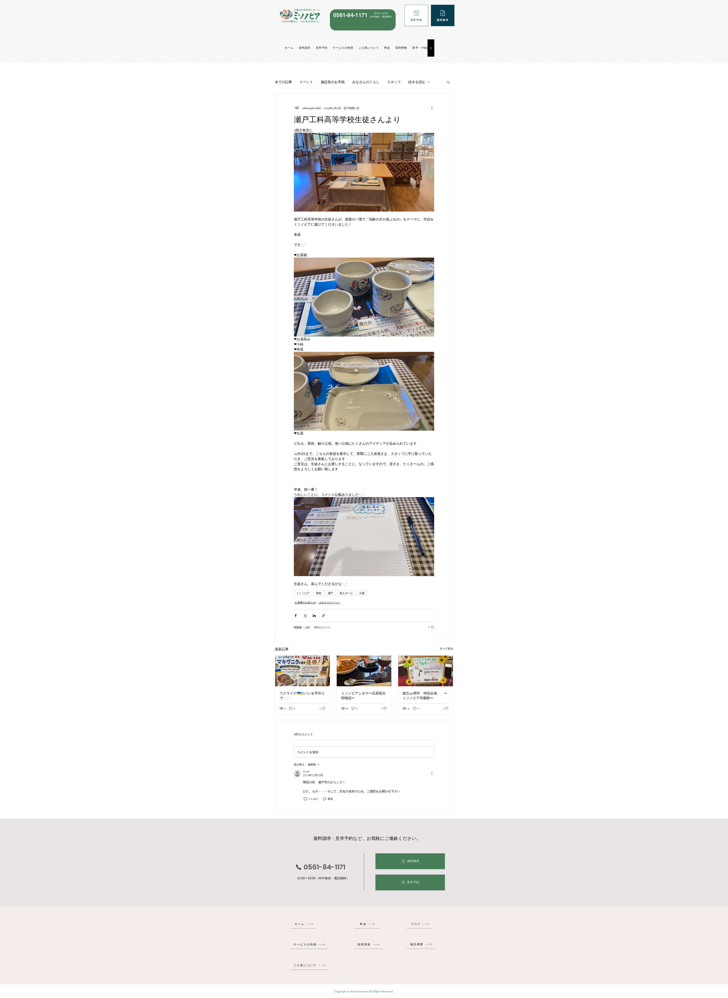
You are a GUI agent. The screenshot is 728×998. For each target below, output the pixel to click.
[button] (448, 82)
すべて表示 (446, 648)
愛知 (318, 593)
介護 (362, 593)
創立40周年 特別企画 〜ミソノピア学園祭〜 (425, 695)
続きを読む (416, 82)
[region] (363, 19)
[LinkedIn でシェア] (314, 615)
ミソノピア (303, 593)
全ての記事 (283, 82)
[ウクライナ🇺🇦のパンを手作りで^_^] (302, 671)
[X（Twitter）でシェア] (305, 615)
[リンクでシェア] (323, 615)
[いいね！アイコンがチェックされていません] (305, 799)
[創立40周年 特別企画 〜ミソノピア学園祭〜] (425, 671)
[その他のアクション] (432, 108)
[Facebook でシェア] (295, 615)
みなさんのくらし (366, 82)
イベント (306, 82)
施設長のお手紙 (333, 82)
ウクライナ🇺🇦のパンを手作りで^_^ (302, 695)
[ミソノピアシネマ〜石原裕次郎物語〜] (364, 671)
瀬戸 (330, 593)
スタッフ (394, 82)
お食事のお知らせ (305, 602)
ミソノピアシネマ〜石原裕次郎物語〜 (363, 695)
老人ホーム (346, 593)
